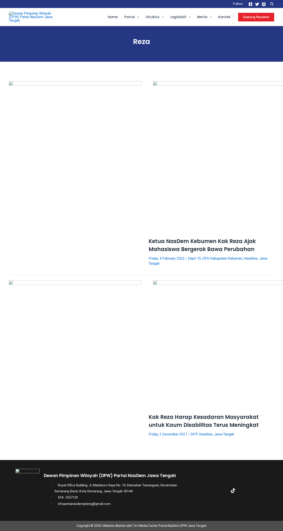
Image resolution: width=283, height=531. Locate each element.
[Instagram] (264, 4)
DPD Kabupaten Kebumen (222, 258)
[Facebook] (250, 4)
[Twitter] (257, 4)
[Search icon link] (272, 4)
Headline (251, 258)
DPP (194, 434)
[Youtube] (247, 490)
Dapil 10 (194, 258)
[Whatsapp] (261, 490)
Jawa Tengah (224, 434)
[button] (137, 17)
